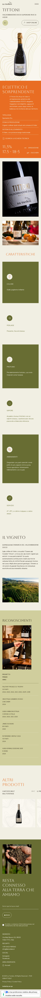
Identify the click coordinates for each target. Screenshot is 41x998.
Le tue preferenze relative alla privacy (22, 992)
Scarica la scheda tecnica (17, 138)
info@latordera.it (8, 949)
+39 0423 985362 (9, 947)
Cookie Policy (17, 981)
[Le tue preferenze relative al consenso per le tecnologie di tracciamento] (3, 994)
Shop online (31, 23)
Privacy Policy (6, 981)
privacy (29, 924)
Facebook (6, 958)
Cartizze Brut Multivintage (8, 792)
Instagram (5, 956)
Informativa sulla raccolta (12, 995)
